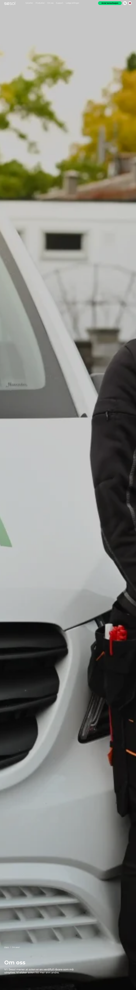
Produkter (40, 3)
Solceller (29, 3)
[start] (9, 3)
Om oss (50, 3)
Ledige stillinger (72, 3)
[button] (125, 3)
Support (59, 3)
